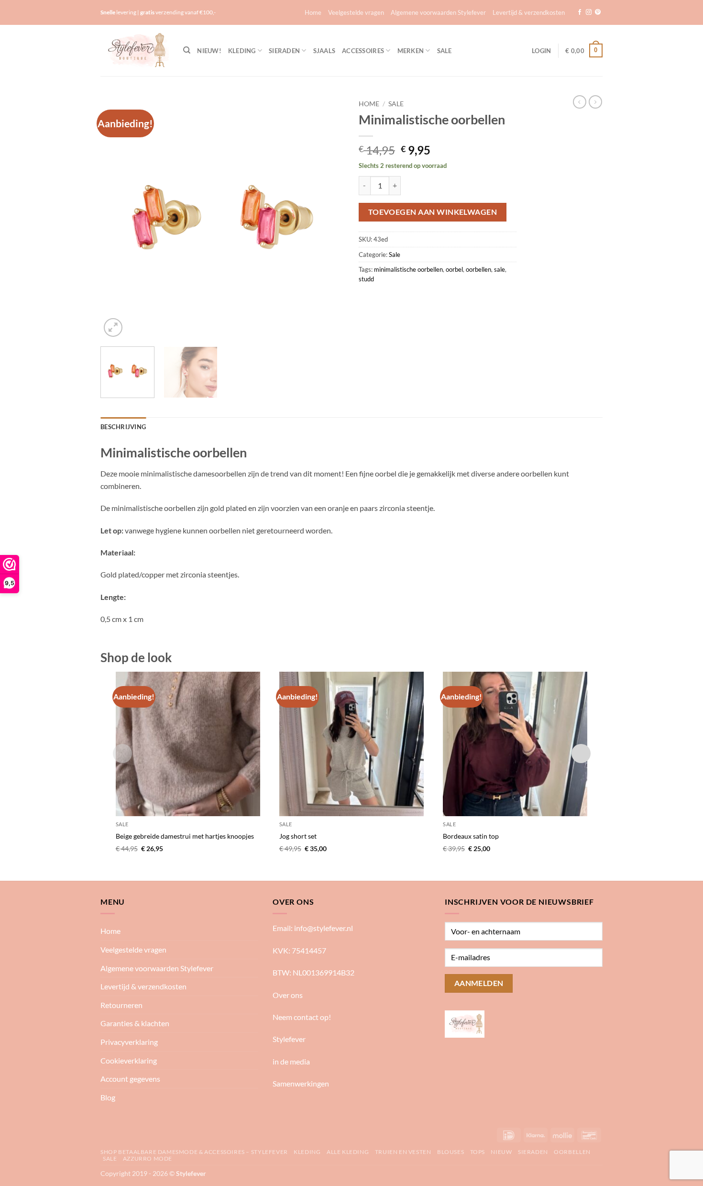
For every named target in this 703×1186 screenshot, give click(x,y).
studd (366, 279)
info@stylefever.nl (323, 927)
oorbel (454, 269)
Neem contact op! (302, 1016)
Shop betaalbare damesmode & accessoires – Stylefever (194, 1151)
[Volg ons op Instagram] (589, 12)
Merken (410, 51)
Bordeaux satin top (471, 836)
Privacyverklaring (129, 1041)
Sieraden (284, 51)
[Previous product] (595, 102)
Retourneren (121, 1004)
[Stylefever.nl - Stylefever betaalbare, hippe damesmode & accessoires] (134, 50)
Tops (477, 1151)
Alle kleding (348, 1151)
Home (313, 12)
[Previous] (117, 217)
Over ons (288, 994)
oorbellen (478, 269)
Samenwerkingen (301, 1083)
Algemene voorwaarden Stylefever (438, 12)
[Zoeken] (186, 50)
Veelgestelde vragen (356, 12)
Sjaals (324, 51)
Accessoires (363, 51)
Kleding (242, 51)
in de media (291, 1061)
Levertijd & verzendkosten (529, 12)
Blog (107, 1097)
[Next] (327, 217)
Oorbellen (572, 1151)
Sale (444, 51)
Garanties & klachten (134, 1023)
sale (499, 269)
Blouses (450, 1151)
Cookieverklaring (128, 1060)
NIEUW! (209, 51)
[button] (541, 50)
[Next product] (579, 102)
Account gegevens (130, 1078)
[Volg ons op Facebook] (579, 12)
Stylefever (289, 1038)
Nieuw (501, 1151)
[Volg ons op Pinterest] (598, 12)
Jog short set (298, 836)
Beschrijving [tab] (123, 427)
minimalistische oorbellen (408, 269)
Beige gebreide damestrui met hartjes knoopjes (185, 836)
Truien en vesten (403, 1151)
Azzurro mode (147, 1158)
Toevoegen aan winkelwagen (432, 212)
